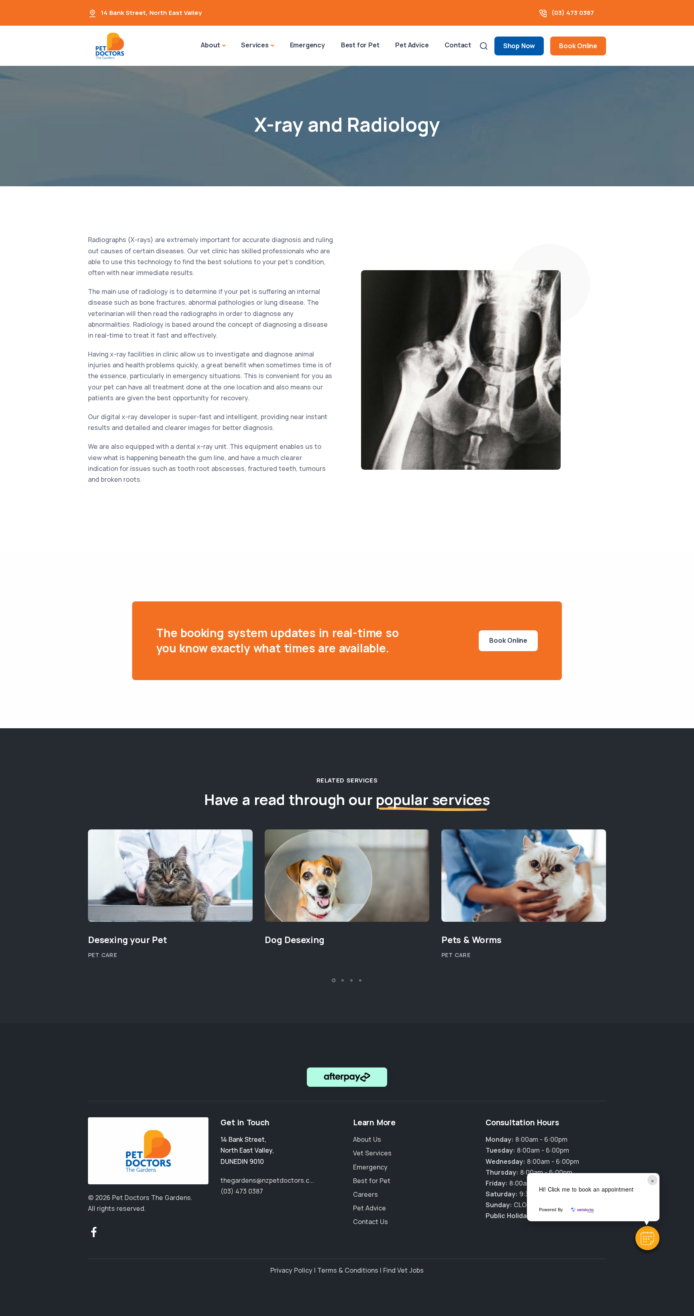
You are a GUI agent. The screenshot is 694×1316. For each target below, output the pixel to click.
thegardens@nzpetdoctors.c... (267, 1180)
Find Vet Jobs (403, 1270)
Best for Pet (360, 45)
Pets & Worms (471, 940)
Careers (365, 1194)
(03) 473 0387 (572, 12)
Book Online (578, 45)
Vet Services (372, 1153)
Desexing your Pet (127, 940)
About (210, 45)
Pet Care (102, 955)
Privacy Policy (291, 1270)
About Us (367, 1139)
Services (254, 45)
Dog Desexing (295, 940)
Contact (458, 45)
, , (247, 1150)
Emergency (307, 45)
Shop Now (519, 45)
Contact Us (370, 1221)
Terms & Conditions (347, 1270)
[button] (647, 1238)
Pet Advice (412, 45)
